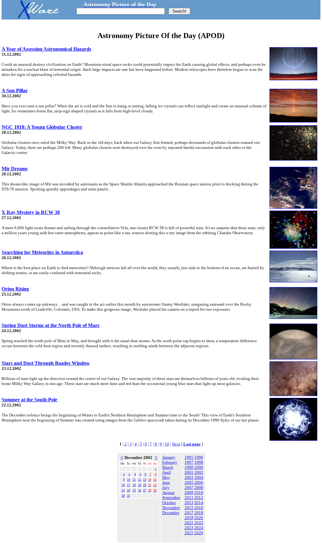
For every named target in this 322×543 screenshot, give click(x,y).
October (169, 502)
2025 (189, 532)
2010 (198, 492)
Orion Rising (15, 288)
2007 (189, 487)
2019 (189, 517)
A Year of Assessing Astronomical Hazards (46, 49)
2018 (198, 512)
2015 (189, 507)
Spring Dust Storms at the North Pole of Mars (50, 325)
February (169, 462)
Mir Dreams (15, 168)
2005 (189, 482)
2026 (198, 532)
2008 (198, 487)
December (170, 512)
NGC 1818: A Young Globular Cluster (42, 127)
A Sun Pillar (15, 90)
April (166, 472)
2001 (189, 472)
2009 (189, 492)
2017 (189, 512)
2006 (198, 482)
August (168, 492)
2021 (189, 522)
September (171, 497)
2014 (198, 502)
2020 (198, 517)
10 (167, 444)
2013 (189, 502)
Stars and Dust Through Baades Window (46, 363)
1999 (189, 467)
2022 (198, 522)
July (165, 487)
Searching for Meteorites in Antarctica (42, 252)
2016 (198, 507)
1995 (189, 457)
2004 (198, 477)
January (168, 457)
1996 (198, 457)
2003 (189, 477)
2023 (189, 527)
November (171, 507)
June (166, 482)
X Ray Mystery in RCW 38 (31, 212)
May (166, 477)
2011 (189, 497)
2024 (198, 527)
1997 (189, 462)
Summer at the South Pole (29, 399)
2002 (198, 472)
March (167, 467)
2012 (198, 497)
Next (176, 444)
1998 (198, 462)
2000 (198, 467)
